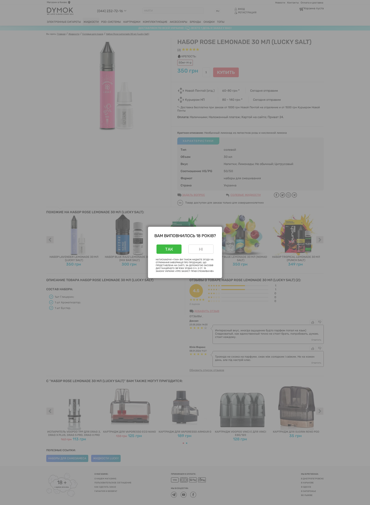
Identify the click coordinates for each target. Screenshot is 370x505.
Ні (201, 249)
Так (169, 249)
